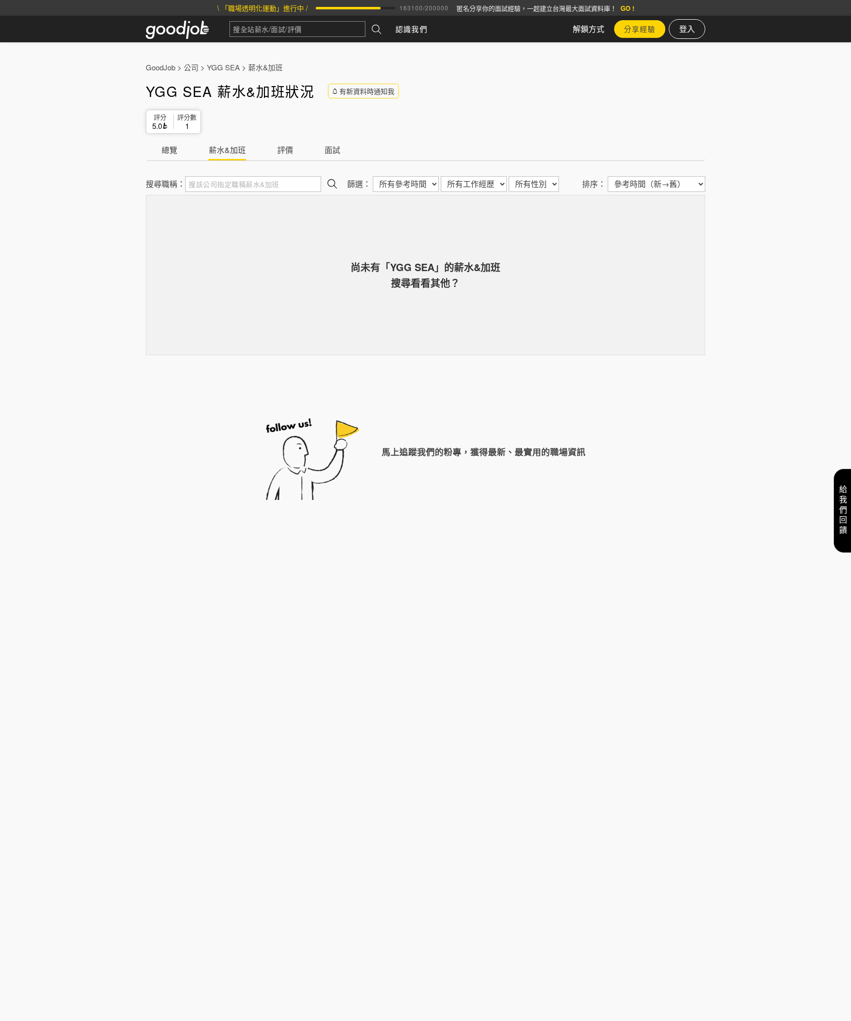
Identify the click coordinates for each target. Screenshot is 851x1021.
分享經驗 (639, 29)
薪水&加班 (265, 67)
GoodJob (160, 67)
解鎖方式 (588, 28)
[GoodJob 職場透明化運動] (187, 29)
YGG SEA (223, 67)
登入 (687, 28)
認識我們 (411, 29)
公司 (191, 67)
